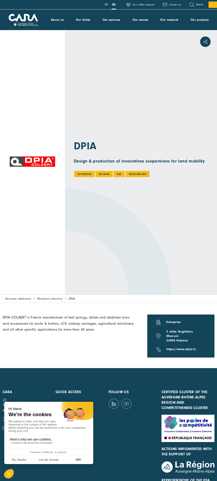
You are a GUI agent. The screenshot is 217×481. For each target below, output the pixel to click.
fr (106, 4)
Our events (140, 20)
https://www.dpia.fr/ (181, 349)
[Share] (205, 41)
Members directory (49, 299)
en (114, 4)
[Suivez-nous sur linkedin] (113, 403)
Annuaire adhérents (18, 299)
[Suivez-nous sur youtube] (126, 403)
